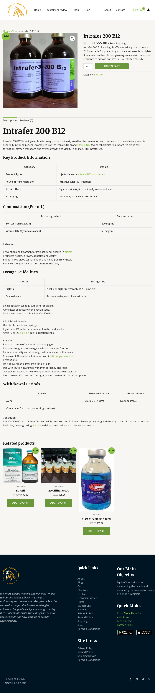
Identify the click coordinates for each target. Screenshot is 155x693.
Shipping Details (87, 656)
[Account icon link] (148, 9)
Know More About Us (129, 613)
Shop (76, 9)
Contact (120, 9)
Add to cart (112, 66)
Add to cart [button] (20, 502)
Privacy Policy (85, 613)
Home (37, 9)
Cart (80, 586)
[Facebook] (137, 679)
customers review (57, 9)
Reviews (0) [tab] (26, 120)
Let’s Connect (124, 621)
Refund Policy (85, 617)
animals (36, 425)
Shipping (83, 621)
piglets (68, 252)
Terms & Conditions (89, 629)
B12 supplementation (62, 356)
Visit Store (123, 617)
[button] (72, 38)
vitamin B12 (84, 145)
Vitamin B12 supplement (91, 174)
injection (24, 332)
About (107, 9)
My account (84, 605)
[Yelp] (130, 679)
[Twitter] (143, 679)
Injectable (99, 74)
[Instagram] (149, 679)
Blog (87, 9)
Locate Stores (125, 625)
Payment (82, 609)
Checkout (83, 590)
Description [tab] (10, 120)
